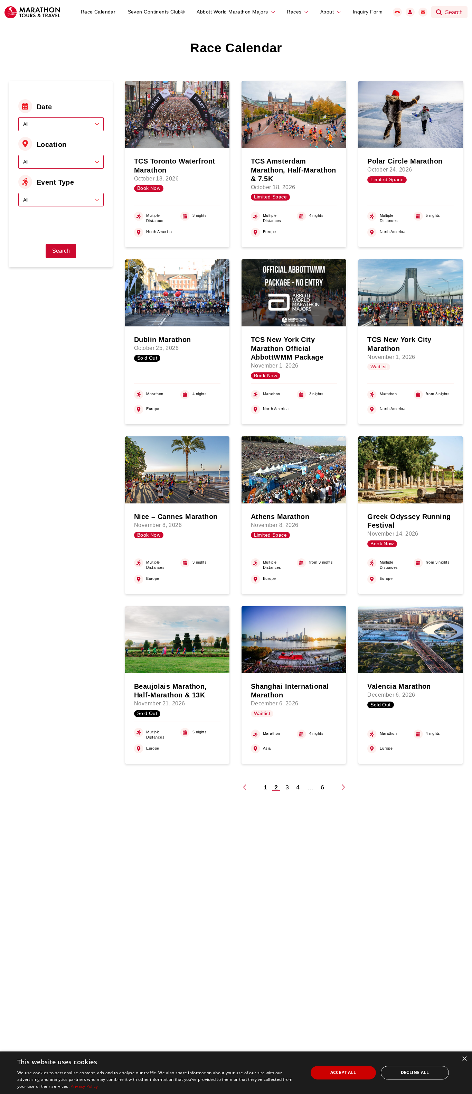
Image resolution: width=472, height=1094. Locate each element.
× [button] (464, 1058)
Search (61, 251)
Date (44, 107)
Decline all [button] (415, 1072)
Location (52, 144)
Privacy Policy (84, 1086)
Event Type (55, 182)
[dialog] (236, 1072)
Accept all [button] (343, 1072)
